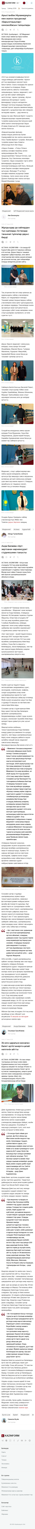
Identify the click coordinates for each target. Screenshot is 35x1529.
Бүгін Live (6, 1415)
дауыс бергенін (14, 522)
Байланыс (4, 1510)
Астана (16, 529)
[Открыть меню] (31, 2)
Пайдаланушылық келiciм (10, 1479)
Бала (30, 1026)
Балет (15, 1415)
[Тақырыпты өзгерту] (25, 3)
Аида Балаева (19, 1026)
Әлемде (4, 1467)
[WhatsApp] (6, 30)
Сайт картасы (6, 1506)
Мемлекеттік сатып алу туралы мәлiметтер (17, 1495)
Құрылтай (26, 529)
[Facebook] (14, 30)
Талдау (3, 1460)
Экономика (5, 1464)
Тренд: (3, 8)
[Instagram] (2, 30)
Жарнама (4, 1514)
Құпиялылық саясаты (8, 1483)
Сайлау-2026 (11, 8)
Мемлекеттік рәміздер (9, 1487)
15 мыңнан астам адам (19, 1016)
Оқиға (3, 1452)
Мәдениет (6, 211)
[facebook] (14, 1441)
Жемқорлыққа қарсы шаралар (11, 1491)
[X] (18, 30)
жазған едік (23, 1408)
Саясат (4, 1456)
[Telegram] (10, 30)
